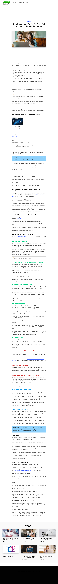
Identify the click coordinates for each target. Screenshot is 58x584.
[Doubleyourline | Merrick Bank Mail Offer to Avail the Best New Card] (47, 549)
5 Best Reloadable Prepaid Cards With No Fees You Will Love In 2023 (10, 540)
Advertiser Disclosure (22, 571)
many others (16, 295)
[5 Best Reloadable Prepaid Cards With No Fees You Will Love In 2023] (10, 533)
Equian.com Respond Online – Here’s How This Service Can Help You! (46, 540)
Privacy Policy (31, 571)
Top (29, 580)
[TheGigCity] (6, 2)
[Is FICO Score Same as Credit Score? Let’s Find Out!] (10, 549)
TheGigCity (26, 578)
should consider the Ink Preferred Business (22, 236)
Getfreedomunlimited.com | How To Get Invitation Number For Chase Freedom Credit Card (29, 556)
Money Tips (29, 21)
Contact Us (38, 571)
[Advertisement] (27, 11)
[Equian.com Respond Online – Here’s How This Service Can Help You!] (47, 533)
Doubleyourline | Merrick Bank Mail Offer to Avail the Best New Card (47, 556)
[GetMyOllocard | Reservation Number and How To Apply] (29, 533)
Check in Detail (15, 136)
